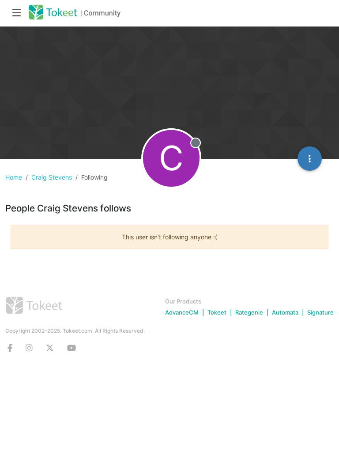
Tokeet (216, 312)
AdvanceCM (182, 312)
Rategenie (249, 312)
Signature (320, 312)
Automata (285, 312)
